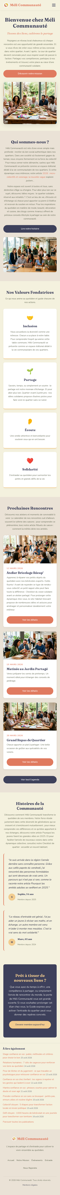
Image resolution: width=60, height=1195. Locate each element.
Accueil (11, 1160)
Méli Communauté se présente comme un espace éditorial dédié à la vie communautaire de (30, 166)
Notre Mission (22, 1160)
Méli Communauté (25, 5)
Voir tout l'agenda (30, 779)
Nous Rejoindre (30, 1168)
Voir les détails (30, 619)
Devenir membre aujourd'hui (30, 1024)
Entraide (48, 1160)
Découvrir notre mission (30, 73)
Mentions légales (30, 1185)
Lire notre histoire (30, 228)
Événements (37, 1160)
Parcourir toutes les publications (18, 1121)
